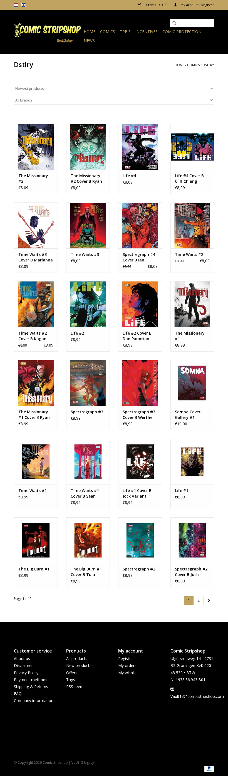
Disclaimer (23, 665)
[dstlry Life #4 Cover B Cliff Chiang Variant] (192, 147)
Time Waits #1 (32, 490)
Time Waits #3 (85, 254)
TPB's (125, 31)
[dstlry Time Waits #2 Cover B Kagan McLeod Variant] (36, 304)
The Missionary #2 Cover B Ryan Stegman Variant (87, 178)
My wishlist (128, 672)
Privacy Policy (26, 672)
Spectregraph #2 (139, 569)
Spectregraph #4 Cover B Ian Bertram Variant (139, 257)
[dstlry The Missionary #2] (36, 147)
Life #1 (181, 490)
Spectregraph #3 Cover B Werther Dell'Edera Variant (139, 414)
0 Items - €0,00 (156, 5)
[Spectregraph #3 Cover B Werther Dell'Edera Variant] (140, 383)
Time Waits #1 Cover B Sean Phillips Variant (85, 493)
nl (16, 5)
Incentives (146, 31)
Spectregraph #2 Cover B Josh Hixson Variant (191, 571)
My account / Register (197, 5)
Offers (71, 672)
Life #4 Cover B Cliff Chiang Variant (189, 178)
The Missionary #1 (190, 335)
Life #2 (77, 333)
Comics (107, 31)
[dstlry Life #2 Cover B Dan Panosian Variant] (140, 304)
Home (89, 31)
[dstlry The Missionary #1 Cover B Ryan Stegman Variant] (36, 383)
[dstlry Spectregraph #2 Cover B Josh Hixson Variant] (192, 540)
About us (22, 658)
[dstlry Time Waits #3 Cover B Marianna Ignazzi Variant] (36, 225)
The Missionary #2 (33, 178)
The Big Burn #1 (33, 569)
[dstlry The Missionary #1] (192, 304)
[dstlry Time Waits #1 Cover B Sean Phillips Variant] (88, 462)
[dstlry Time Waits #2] (192, 225)
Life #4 (129, 175)
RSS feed (74, 686)
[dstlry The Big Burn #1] (36, 540)
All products (76, 658)
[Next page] (209, 600)
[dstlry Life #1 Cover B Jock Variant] (140, 462)
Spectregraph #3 (87, 411)
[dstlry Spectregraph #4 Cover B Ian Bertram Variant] (140, 225)
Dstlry (208, 65)
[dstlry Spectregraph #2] (140, 540)
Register (125, 658)
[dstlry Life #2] (88, 304)
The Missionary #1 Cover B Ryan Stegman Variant (35, 414)
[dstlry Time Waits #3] (88, 225)
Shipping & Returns (31, 686)
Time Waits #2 (189, 254)
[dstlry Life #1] (192, 462)
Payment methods (30, 679)
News (89, 40)
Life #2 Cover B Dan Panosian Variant (137, 336)
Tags (70, 679)
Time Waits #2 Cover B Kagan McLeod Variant (33, 336)
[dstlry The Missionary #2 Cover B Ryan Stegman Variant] (88, 147)
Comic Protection (181, 31)
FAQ (18, 693)
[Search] (174, 23)
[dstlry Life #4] (140, 147)
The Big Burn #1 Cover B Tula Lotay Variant (86, 571)
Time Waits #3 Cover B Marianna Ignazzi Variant (35, 257)
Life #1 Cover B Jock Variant (137, 493)
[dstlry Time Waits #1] (36, 462)
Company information (33, 700)
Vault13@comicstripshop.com (197, 696)
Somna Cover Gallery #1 (187, 414)
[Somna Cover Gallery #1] (192, 383)
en (23, 5)
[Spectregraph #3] (88, 383)
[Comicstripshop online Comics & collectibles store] (48, 32)
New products (78, 665)
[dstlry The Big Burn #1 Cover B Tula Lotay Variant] (88, 540)
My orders (127, 665)
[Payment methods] (208, 768)
